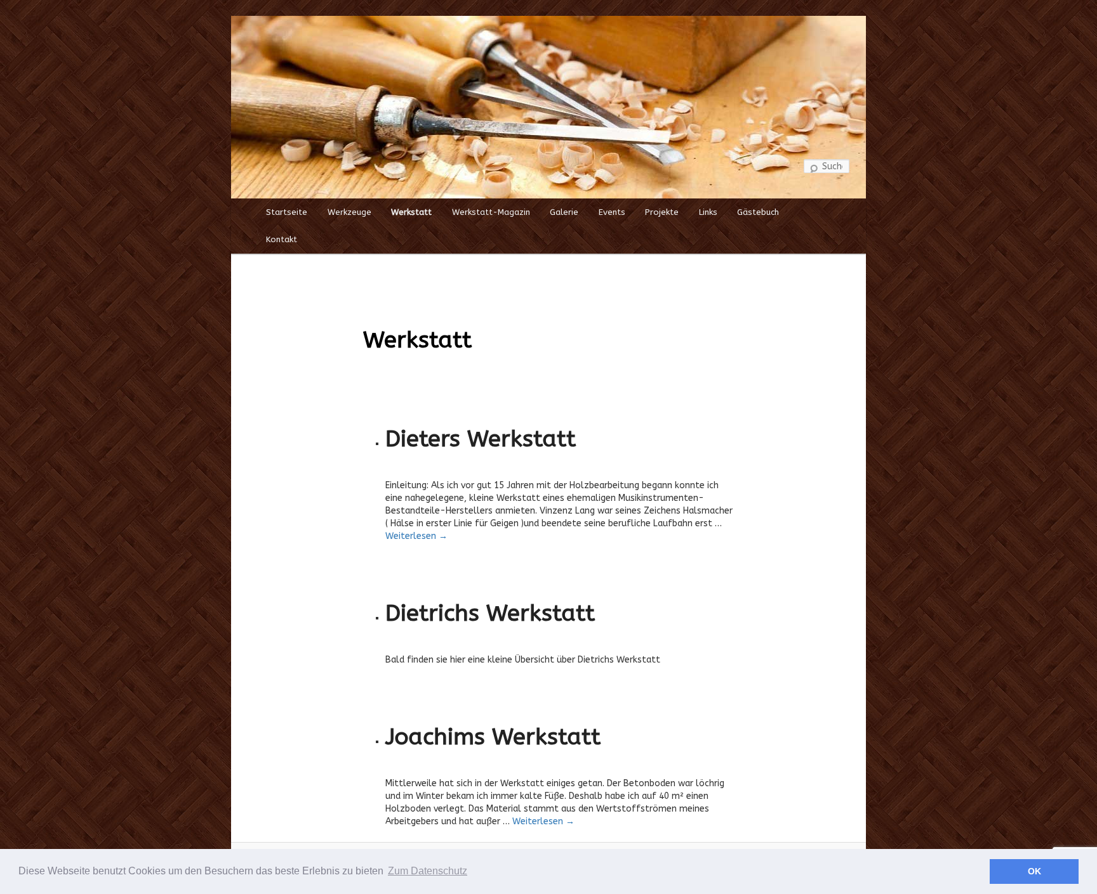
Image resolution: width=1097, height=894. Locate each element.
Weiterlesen (416, 536)
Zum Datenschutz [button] (427, 870)
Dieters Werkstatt (480, 438)
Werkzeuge (349, 212)
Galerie (564, 212)
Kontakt (281, 239)
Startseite (286, 212)
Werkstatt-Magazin (491, 212)
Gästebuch (758, 212)
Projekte (662, 212)
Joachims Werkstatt (493, 736)
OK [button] (1034, 871)
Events (612, 212)
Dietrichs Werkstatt (490, 613)
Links (708, 212)
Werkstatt (411, 212)
